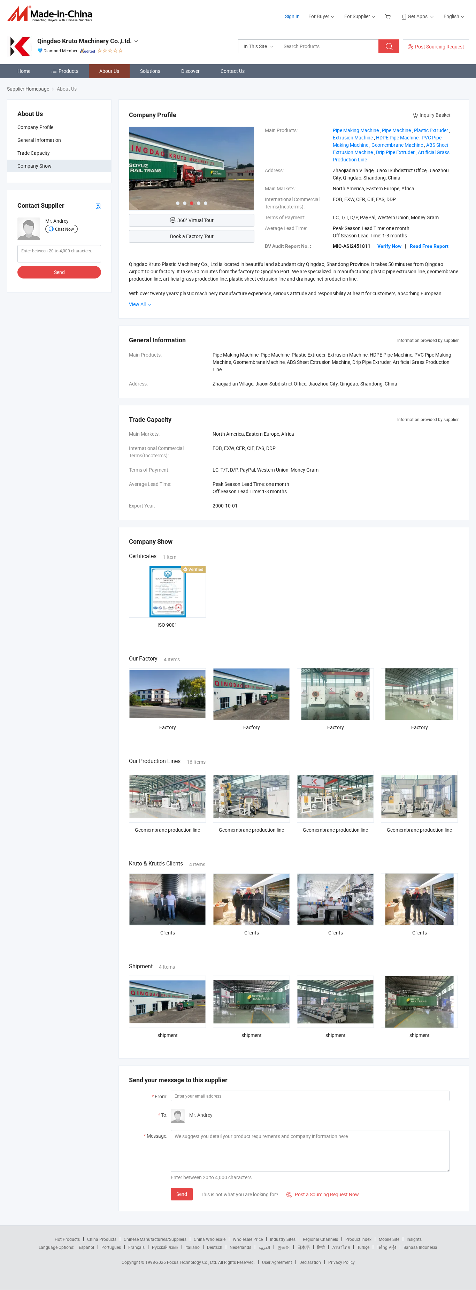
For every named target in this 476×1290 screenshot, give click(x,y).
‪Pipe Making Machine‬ (356, 130)
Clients (167, 932)
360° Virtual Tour (195, 220)
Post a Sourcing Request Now (322, 1194)
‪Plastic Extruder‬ (431, 130)
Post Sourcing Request (439, 46)
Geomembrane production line (167, 829)
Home (23, 71)
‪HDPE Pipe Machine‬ (397, 137)
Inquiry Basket (435, 115)
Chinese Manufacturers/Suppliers (155, 1239)
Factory (167, 727)
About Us (109, 71)
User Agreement (277, 1262)
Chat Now (64, 229)
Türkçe (363, 1247)
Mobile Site (389, 1239)
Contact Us (233, 71)
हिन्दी (321, 1247)
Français (136, 1247)
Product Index (358, 1239)
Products (68, 71)
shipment (168, 1035)
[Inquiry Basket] (388, 16)
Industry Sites (282, 1239)
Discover (190, 71)
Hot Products (67, 1239)
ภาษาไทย (341, 1247)
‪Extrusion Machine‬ (353, 137)
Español (86, 1247)
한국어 (283, 1247)
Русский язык (165, 1247)
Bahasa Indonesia (420, 1247)
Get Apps (418, 16)
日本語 (303, 1247)
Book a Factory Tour (192, 236)
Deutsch (214, 1247)
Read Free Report (429, 246)
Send (59, 272)
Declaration (310, 1262)
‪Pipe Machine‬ (396, 130)
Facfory (251, 727)
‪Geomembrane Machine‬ (397, 145)
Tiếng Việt (386, 1247)
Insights (414, 1239)
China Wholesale (209, 1239)
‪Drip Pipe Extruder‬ (395, 152)
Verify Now (389, 246)
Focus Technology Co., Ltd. (192, 1262)
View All (138, 304)
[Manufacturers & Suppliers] (52, 14)
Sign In (292, 16)
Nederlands (240, 1247)
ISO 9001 (167, 624)
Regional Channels (320, 1239)
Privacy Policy (341, 1262)
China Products (101, 1239)
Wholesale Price (248, 1239)
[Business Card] (98, 206)
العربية (264, 1247)
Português (111, 1247)
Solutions (150, 71)
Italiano (192, 1247)
